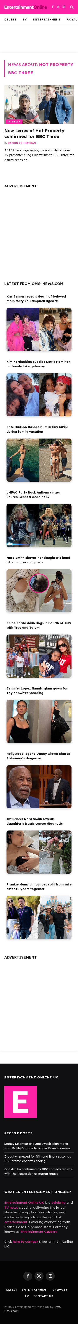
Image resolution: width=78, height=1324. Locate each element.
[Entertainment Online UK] (25, 7)
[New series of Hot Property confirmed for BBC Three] (39, 104)
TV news (11, 1207)
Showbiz (60, 1289)
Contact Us (43, 1296)
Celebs (10, 19)
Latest (12, 1289)
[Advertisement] (39, 233)
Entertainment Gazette (38, 1232)
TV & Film (14, 121)
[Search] (71, 7)
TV (25, 19)
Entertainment (47, 19)
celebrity (58, 1202)
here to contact (25, 1241)
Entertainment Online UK (24, 1202)
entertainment (15, 1222)
